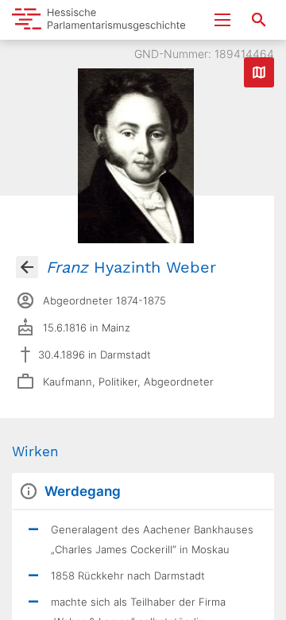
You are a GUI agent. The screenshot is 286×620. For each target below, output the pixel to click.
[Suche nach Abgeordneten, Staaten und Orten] (259, 20)
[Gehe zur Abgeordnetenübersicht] (27, 267)
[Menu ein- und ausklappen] (222, 20)
